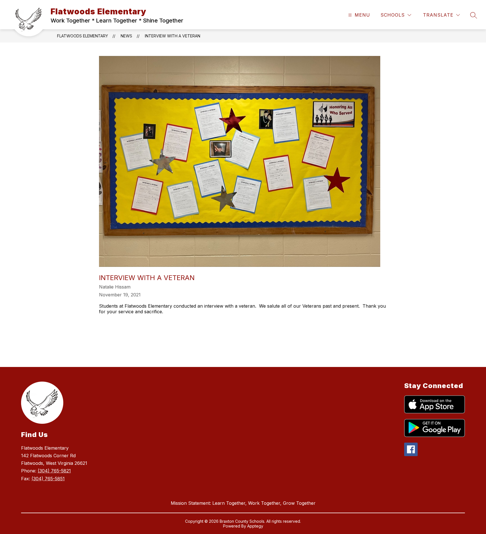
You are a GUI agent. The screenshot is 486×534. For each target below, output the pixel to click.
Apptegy (255, 526)
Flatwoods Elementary (82, 35)
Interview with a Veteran (172, 35)
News (126, 35)
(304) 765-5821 (54, 471)
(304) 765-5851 (48, 478)
